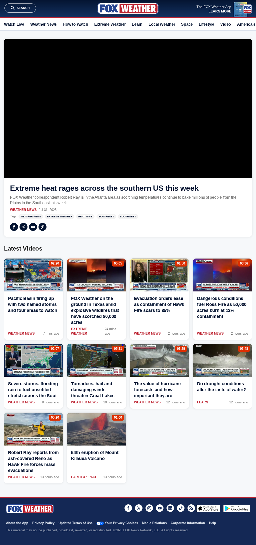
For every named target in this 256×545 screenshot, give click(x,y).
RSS (191, 508)
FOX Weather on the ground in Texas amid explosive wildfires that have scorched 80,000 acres (95, 310)
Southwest (128, 216)
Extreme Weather (110, 24)
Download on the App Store (208, 508)
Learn (137, 24)
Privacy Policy (43, 523)
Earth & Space (84, 477)
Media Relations (154, 523)
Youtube (160, 508)
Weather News (43, 24)
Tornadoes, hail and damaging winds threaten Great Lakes (92, 389)
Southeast (106, 216)
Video (225, 24)
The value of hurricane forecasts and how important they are (157, 389)
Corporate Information (188, 523)
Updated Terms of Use (75, 523)
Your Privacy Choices (121, 523)
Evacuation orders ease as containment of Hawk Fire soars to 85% (159, 304)
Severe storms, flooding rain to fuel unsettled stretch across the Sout (33, 389)
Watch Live (14, 24)
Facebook (14, 227)
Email (33, 227)
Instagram (149, 508)
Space (187, 24)
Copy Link (42, 227)
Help (212, 523)
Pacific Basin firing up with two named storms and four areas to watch (32, 304)
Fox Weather (128, 8)
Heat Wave (85, 216)
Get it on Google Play (236, 508)
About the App (17, 523)
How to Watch (75, 24)
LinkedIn (170, 508)
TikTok (180, 508)
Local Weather (161, 24)
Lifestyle (206, 24)
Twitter (24, 227)
